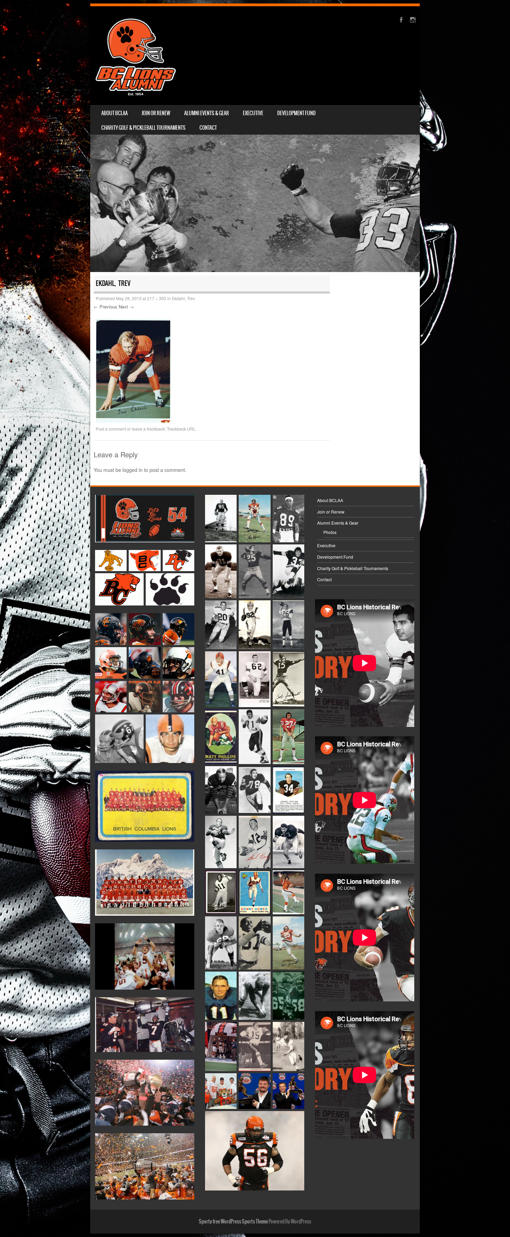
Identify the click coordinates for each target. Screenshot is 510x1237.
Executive (253, 113)
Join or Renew (156, 113)
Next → (126, 306)
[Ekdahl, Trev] (133, 420)
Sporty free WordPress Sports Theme (233, 1221)
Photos (330, 532)
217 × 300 (156, 298)
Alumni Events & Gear (206, 113)
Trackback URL (181, 429)
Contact (208, 128)
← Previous (105, 306)
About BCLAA (114, 113)
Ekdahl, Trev (183, 298)
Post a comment (111, 429)
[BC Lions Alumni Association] (135, 55)
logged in (132, 469)
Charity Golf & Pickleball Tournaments (143, 128)
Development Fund (296, 113)
